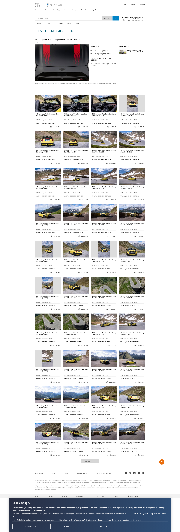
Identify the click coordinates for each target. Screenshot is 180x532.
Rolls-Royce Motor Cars (104, 473)
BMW (54, 473)
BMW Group (39, 473)
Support (37, 496)
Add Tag (107, 18)
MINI (66, 473)
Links (51, 496)
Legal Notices (80, 496)
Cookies (115, 496)
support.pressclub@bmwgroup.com (132, 20)
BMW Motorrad (82, 473)
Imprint (64, 496)
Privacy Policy (99, 496)
